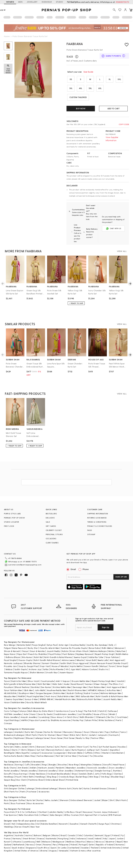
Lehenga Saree (42, 738)
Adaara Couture (89, 669)
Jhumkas (117, 770)
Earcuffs (107, 764)
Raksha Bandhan (49, 824)
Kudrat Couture (91, 693)
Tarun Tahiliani (112, 657)
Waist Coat (82, 747)
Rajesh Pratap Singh (104, 654)
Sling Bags (52, 777)
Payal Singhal (10, 660)
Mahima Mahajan (98, 651)
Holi (13, 824)
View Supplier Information (112, 138)
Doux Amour (57, 717)
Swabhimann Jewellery (65, 714)
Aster (26, 714)
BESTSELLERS (51, 514)
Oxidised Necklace (56, 774)
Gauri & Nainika (37, 651)
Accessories (46, 753)
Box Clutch (21, 780)
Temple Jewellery (29, 770)
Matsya (103, 666)
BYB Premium (115, 815)
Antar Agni (64, 645)
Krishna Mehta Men (62, 687)
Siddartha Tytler (95, 657)
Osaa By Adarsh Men (49, 648)
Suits (57, 747)
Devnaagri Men (80, 687)
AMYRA (24, 720)
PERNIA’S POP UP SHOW (14, 518)
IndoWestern (117, 753)
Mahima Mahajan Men (110, 693)
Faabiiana (74, 44)
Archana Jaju (35, 669)
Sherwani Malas (75, 753)
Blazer (105, 800)
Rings (44, 764)
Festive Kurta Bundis (13, 756)
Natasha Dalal (23, 645)
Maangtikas (86, 764)
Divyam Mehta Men (81, 681)
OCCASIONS (51, 538)
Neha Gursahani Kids (29, 815)
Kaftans (114, 732)
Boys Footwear (18, 803)
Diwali (7, 824)
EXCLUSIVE (50, 518)
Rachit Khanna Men (77, 690)
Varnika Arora (62, 711)
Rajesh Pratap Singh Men (103, 681)
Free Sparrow (10, 815)
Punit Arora (51, 696)
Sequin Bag (9, 780)
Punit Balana (68, 654)
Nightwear (19, 738)
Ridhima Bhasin (13, 657)
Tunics (123, 732)
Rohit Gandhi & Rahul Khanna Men (112, 696)
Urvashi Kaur (52, 672)
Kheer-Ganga (100, 684)
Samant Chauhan (50, 663)
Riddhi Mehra (122, 654)
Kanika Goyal (120, 663)
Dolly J (112, 645)
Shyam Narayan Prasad (101, 663)
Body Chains (10, 768)
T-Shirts (22, 750)
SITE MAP (91, 534)
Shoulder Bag (117, 777)
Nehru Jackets (51, 800)
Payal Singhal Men (35, 696)
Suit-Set (40, 750)
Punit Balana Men (97, 687)
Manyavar (119, 648)
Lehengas (8, 732)
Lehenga (30, 788)
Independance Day (26, 824)
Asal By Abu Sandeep (97, 645)
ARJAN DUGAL (10, 693)
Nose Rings (74, 764)
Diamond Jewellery (48, 770)
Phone (86, 569)
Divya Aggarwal (80, 663)
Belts (90, 774)
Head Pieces (118, 764)
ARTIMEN (92, 690)
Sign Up (105, 627)
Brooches (98, 756)
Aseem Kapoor (66, 672)
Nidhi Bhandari (87, 717)
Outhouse (112, 711)
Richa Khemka (57, 669)
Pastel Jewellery (11, 770)
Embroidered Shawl (55, 780)
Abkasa (101, 690)
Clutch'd (102, 711)
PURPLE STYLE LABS (12, 514)
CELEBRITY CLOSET (54, 530)
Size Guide (88, 72)
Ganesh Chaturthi (88, 824)
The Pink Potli (90, 711)
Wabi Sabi (57, 684)
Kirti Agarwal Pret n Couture (93, 815)
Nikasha (80, 660)
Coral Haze (122, 717)
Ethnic (97, 753)
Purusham (8, 687)
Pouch (18, 777)
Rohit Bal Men (44, 684)
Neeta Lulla (103, 660)
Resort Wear (62, 735)
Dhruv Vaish (33, 681)
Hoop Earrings (20, 774)
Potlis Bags (106, 774)
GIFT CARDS (51, 526)
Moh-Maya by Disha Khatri (41, 711)
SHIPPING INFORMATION (97, 514)
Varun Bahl (91, 660)
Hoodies (122, 747)
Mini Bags (94, 777)
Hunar (33, 714)
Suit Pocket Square (107, 747)
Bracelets (36, 764)
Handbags (9, 777)
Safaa (46, 669)
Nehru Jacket (21, 747)
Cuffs (27, 764)
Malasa (9, 669)
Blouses (29, 738)
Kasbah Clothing (74, 693)
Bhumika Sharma (32, 663)
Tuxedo (104, 750)
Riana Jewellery (11, 717)
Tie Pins (93, 747)
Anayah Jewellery (29, 717)
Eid (38, 824)
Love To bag (76, 711)
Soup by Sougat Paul (28, 666)
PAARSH (21, 696)
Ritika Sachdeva (106, 720)
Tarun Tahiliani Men (13, 690)
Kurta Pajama (78, 750)
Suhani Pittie (91, 720)
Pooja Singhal (38, 645)
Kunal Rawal (77, 684)
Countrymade (47, 681)
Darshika (35, 687)
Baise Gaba (94, 648)
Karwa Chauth (22, 827)
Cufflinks (89, 753)
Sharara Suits (65, 788)
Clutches (118, 774)
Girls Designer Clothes (14, 788)
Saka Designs (56, 815)
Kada (67, 774)
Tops (107, 732)
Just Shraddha (85, 714)
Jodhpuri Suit (93, 750)
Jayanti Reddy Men (112, 699)
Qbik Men (28, 690)
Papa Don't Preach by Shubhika (32, 654)
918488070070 (122, 2)
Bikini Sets (75, 735)
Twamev (88, 684)
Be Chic (111, 717)
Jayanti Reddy (53, 651)
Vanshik (120, 681)
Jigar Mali (75, 669)
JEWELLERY (32, 2)
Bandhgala (9, 753)
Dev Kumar (46, 687)
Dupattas (8, 738)
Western (106, 753)
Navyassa (87, 812)
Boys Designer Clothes (14, 800)
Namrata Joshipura (13, 663)
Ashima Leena (68, 660)
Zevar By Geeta (45, 714)
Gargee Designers (44, 693)
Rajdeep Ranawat (84, 654)
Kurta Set (77, 788)
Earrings (19, 764)
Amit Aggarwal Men (116, 687)
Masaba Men (10, 696)
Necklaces (9, 764)
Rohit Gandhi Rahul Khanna (47, 660)
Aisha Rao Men (113, 690)
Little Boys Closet (73, 812)
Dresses (78, 732)
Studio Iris (103, 669)
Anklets (33, 768)
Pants (63, 747)
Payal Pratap (54, 654)
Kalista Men (59, 693)
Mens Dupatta (22, 753)
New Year (35, 827)
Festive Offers (97, 738)
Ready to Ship (82, 738)
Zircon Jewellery (116, 768)
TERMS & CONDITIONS (96, 522)
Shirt (112, 800)
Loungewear (60, 753)
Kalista (65, 651)
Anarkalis (19, 732)
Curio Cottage (11, 711)
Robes (7, 750)
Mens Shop (30, 756)
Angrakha (114, 750)
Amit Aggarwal (117, 660)
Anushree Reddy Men (56, 690)
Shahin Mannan (37, 672)
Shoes (74, 774)
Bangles (52, 764)
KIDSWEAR (47, 2)
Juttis (97, 774)
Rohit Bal (38, 657)
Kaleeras (97, 764)
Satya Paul (52, 645)
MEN (20, 2)
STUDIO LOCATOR (11, 522)
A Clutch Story (71, 717)
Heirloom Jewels (46, 768)
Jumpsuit (35, 753)
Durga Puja (104, 824)
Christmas (115, 824)
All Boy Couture (71, 815)
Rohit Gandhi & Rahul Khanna (58, 657)
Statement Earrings (84, 770)
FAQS (89, 530)
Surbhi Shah (65, 663)
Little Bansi (31, 812)
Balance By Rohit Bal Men (89, 699)
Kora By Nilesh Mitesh (36, 702)
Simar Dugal (122, 666)
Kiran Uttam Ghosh (79, 651)
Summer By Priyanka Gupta (74, 648)
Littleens (44, 815)
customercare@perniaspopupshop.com (24, 565)
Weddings (9, 827)
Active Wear (71, 756)
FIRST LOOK (72, 2)
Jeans (67, 750)
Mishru (111, 651)
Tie (91, 756)
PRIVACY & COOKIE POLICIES (99, 526)
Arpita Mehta (76, 666)
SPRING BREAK (46, 699)
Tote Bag (104, 777)
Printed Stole (72, 780)
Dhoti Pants (31, 735)
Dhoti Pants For (11, 791)
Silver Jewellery (66, 770)
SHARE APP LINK (121, 577)
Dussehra (74, 824)
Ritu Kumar (27, 657)
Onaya (25, 651)
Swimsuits (114, 735)
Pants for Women (47, 735)
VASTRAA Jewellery (13, 714)
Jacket (97, 800)
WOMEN (10, 2)
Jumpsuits (103, 735)
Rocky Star (33, 648)
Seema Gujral (80, 657)
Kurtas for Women (52, 732)
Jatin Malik (40, 690)
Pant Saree (69, 738)
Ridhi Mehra (107, 648)
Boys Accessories (35, 803)
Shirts (31, 747)
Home (7, 36)
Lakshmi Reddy (56, 812)
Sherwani (40, 747)
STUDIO (59, 2)
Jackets (92, 735)
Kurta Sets (29, 732)
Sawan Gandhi (91, 666)
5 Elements (101, 717)
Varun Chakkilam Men (14, 702)
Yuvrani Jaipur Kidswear (105, 812)
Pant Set (60, 756)
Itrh (67, 669)
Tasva (7, 681)
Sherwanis (68, 732)
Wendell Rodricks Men (65, 699)
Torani (112, 666)
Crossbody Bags (66, 777)
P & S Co (20, 812)
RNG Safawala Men (85, 696)
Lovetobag (44, 717)
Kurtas (50, 747)
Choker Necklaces (37, 774)
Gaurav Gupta (25, 660)
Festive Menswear (45, 756)
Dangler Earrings (103, 770)
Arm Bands (23, 768)
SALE (48, 522)
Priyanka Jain (10, 666)
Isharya (22, 711)
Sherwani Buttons (54, 750)
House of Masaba (60, 666)
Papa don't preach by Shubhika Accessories (50, 720)
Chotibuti (42, 812)
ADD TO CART (113, 108)
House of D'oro (101, 714)
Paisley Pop (78, 720)
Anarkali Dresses (99, 788)
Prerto (118, 720)
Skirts (84, 735)
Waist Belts (28, 777)
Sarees (39, 732)
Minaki (112, 714)
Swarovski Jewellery (97, 768)
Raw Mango (9, 645)
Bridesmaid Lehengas (14, 735)
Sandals (82, 774)
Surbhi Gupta (20, 669)
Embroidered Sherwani (81, 800)
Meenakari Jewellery (76, 768)
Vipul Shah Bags (11, 720)
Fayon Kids (9, 812)
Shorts (14, 750)
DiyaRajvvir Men (26, 693)
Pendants (60, 768)
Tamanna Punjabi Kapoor (16, 672)
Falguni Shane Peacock (15, 648)
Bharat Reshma (22, 687)
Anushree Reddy (77, 645)
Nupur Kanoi (9, 654)
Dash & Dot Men (18, 681)
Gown (87, 732)
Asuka (66, 684)
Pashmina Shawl (36, 780)
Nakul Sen (121, 651)
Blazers (31, 750)
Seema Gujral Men (14, 699)
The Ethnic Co (115, 684)
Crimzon (8, 723)
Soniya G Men (31, 699)
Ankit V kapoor (63, 681)
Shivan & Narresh (12, 651)
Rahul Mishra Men (66, 696)
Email (73, 569)
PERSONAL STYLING (54, 534)
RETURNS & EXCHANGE (97, 518)
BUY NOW (80, 108)
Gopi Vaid (45, 666)
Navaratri (63, 824)
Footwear (83, 756)
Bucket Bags (82, 777)
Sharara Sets (97, 732)
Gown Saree (57, 738)
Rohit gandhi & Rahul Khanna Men (20, 684)
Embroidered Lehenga (46, 788)
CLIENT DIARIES (52, 543)
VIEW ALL (122, 251)
